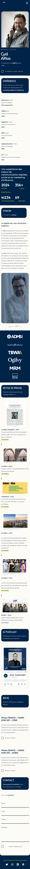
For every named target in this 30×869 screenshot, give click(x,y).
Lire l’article (5, 439)
